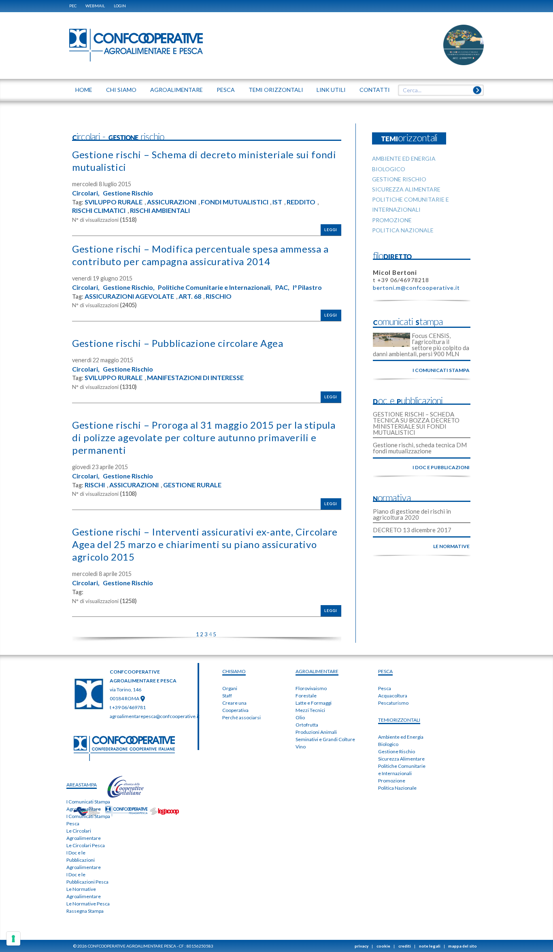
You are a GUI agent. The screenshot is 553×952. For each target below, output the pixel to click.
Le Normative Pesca (88, 904)
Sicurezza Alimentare (401, 759)
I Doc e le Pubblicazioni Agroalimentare (83, 860)
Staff (227, 696)
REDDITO (301, 202)
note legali (429, 946)
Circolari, (86, 193)
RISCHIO (219, 296)
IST (277, 202)
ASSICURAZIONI (171, 202)
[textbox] (438, 90)
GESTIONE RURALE (192, 485)
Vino (301, 747)
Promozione (391, 781)
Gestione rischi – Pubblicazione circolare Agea (177, 343)
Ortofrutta (307, 725)
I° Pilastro (307, 287)
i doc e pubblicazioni (441, 467)
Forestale (306, 696)
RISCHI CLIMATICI (98, 210)
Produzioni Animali (316, 732)
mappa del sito (462, 946)
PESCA (385, 671)
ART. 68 (190, 296)
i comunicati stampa (441, 370)
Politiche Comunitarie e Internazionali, (215, 287)
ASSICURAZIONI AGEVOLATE (129, 296)
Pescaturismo (393, 703)
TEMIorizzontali (399, 720)
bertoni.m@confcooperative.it (416, 287)
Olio (300, 717)
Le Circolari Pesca (85, 845)
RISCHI (95, 485)
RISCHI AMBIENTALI (160, 210)
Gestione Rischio (128, 193)
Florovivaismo (311, 688)
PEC (73, 5)
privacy (361, 946)
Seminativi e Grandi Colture (325, 739)
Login (120, 5)
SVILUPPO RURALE (114, 202)
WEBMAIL (95, 5)
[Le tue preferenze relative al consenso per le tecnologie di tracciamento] (13, 939)
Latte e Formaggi (314, 703)
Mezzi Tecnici (310, 710)
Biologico (388, 744)
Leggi (330, 229)
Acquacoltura (392, 696)
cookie (383, 946)
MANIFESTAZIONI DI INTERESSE (195, 377)
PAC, (282, 287)
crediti (404, 946)
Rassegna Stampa (85, 911)
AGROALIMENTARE (317, 671)
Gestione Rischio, (129, 287)
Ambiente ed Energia (400, 737)
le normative (451, 546)
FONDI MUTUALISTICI (234, 202)
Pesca (384, 688)
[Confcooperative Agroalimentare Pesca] (136, 44)
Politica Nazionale (397, 788)
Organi (229, 688)
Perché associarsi (241, 717)
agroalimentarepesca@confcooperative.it (155, 716)
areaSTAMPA (81, 785)
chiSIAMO (234, 671)
